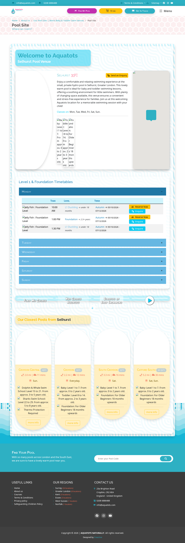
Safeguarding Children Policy (28, 504)
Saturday (27, 270)
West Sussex (66, 501)
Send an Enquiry (118, 75)
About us (18, 491)
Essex (63, 498)
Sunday (26, 279)
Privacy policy (20, 501)
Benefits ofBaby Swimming (111, 300)
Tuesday (26, 242)
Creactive (98, 537)
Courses (18, 494)
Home (14, 20)
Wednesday (28, 251)
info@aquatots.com (25, 3)
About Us (25, 20)
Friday (25, 261)
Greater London (68, 491)
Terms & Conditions (23, 498)
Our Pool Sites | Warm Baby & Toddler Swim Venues (59, 20)
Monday (26, 191)
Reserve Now (141, 206)
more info (33, 422)
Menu (168, 11)
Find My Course (35, 300)
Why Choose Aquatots (73, 300)
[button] (110, 11)
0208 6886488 (50, 3)
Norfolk (63, 504)
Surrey (64, 488)
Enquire (139, 211)
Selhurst (63, 75)
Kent (62, 494)
